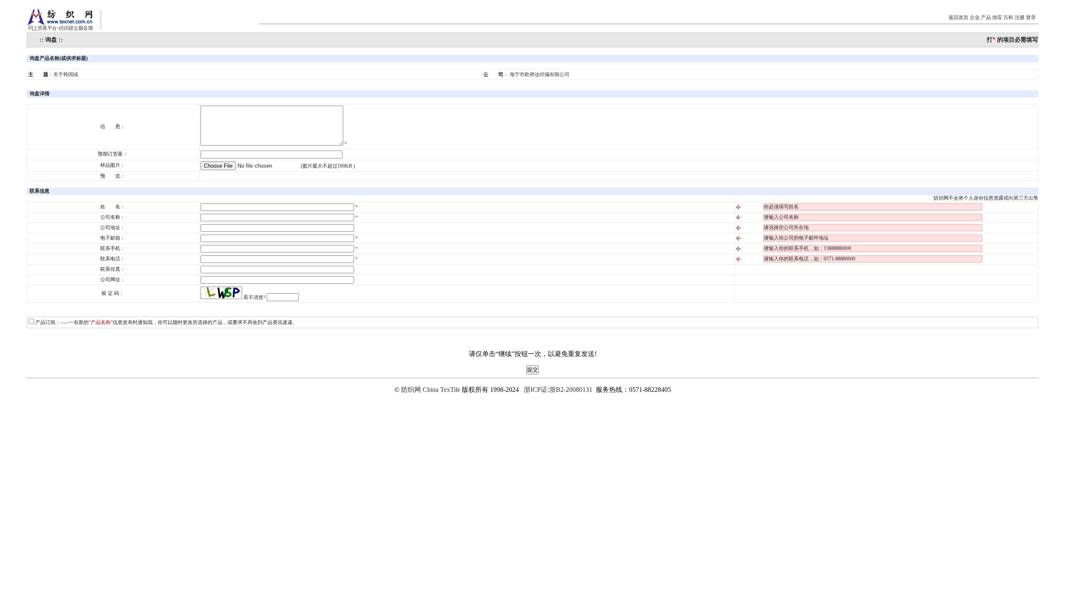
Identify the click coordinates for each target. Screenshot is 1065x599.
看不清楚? (254, 297)
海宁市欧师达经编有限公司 (540, 74)
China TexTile (441, 389)
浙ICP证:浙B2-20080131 (558, 389)
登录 (1031, 17)
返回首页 (958, 17)
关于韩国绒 (65, 74)
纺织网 (411, 389)
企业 (975, 17)
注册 (1020, 17)
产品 (986, 17)
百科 (1008, 17)
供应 (997, 17)
